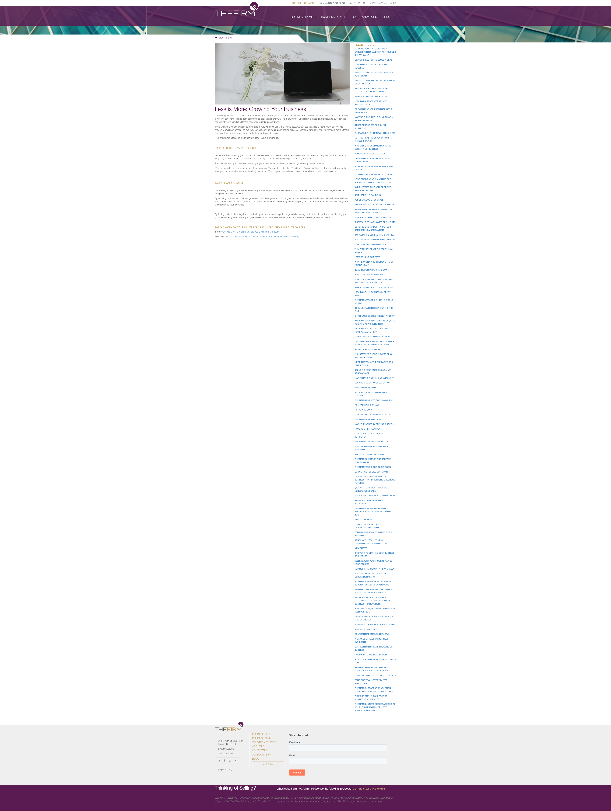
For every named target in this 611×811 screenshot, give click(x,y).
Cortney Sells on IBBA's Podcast (373, 414)
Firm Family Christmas (367, 405)
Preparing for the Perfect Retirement (370, 502)
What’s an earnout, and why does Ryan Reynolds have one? (374, 281)
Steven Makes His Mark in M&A (372, 441)
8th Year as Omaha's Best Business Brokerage (374, 554)
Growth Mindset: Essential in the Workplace (373, 111)
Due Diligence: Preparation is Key (373, 174)
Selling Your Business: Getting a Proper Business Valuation (373, 591)
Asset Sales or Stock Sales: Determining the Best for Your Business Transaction (372, 601)
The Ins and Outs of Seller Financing (375, 495)
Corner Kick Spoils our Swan (371, 471)
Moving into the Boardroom (371, 654)
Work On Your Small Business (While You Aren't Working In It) (375, 322)
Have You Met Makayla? (368, 429)
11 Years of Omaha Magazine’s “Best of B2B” (375, 168)
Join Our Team (261, 755)
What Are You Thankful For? (371, 244)
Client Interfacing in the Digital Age (375, 675)
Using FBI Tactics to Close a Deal (373, 60)
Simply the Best (363, 519)
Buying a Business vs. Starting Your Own (375, 661)
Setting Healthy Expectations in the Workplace (373, 139)
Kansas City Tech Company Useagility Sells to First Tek (371, 542)
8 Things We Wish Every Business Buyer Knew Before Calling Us (373, 583)
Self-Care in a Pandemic (368, 195)
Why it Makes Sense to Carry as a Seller (374, 250)
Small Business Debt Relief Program (375, 316)
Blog (255, 759)
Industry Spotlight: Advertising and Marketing (373, 355)
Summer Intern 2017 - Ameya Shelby (374, 569)
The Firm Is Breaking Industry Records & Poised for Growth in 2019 (373, 511)
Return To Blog (224, 38)
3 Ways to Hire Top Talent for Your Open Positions (375, 82)
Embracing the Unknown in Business (375, 133)
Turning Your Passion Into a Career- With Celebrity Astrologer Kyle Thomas (375, 52)
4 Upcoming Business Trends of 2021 (375, 235)
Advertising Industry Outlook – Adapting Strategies (373, 211)
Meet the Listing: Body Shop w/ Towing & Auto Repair (372, 330)
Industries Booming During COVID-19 (375, 239)
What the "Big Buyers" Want (370, 274)
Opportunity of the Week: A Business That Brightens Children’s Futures (375, 480)
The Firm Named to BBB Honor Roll (374, 400)
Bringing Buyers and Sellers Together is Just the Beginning (372, 669)
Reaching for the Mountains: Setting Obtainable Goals (371, 90)
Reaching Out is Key (366, 629)
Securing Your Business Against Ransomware (373, 371)
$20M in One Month (365, 387)
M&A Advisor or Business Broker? (374, 287)
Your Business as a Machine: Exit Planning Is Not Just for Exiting (373, 181)
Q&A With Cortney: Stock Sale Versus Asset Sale (372, 489)
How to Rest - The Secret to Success (371, 66)
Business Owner (263, 738)
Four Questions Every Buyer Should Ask (371, 682)
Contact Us (260, 751)
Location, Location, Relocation (372, 382)
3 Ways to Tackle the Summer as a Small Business (374, 118)
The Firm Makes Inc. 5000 (369, 419)
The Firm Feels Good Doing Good (373, 467)
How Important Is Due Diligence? (373, 217)
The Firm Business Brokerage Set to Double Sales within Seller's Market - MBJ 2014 (375, 707)
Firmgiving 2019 (363, 409)
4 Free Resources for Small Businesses (370, 126)
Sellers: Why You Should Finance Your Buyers (373, 562)
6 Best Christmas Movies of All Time (375, 222)
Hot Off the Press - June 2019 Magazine (371, 448)
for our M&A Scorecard (369, 789)
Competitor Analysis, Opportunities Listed (367, 526)
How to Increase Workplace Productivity (371, 103)
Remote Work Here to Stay (370, 153)
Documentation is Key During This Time (374, 309)
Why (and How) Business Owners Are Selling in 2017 (375, 610)
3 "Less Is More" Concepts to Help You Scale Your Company (249, 232)
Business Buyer (262, 734)
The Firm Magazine (303, 3)
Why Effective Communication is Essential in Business (373, 147)
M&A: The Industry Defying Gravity (374, 424)
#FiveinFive (361, 548)
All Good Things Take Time (370, 454)
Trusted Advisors (264, 742)
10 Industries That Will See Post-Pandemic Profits (373, 188)
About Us (258, 747)
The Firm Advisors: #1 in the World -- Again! (375, 301)
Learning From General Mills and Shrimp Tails (373, 160)
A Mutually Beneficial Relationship (375, 624)
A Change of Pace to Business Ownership (371, 640)
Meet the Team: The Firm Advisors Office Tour (374, 363)
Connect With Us (378, 3)
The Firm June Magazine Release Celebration (373, 460)
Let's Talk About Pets (367, 257)
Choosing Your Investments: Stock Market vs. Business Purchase (375, 343)
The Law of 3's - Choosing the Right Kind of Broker (374, 618)
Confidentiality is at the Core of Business (373, 648)
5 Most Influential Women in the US (374, 204)
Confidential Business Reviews (372, 634)
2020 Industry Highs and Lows (372, 269)
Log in (393, 3)
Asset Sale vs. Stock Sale (369, 200)
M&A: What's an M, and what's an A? (375, 378)
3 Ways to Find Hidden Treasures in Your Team (374, 74)
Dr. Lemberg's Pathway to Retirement (369, 435)
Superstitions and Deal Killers (372, 336)
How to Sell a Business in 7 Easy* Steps (373, 293)
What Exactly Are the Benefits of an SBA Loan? (374, 263)
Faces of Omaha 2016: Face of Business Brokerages (371, 697)
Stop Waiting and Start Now (371, 96)
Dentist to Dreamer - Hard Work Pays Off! (373, 534)
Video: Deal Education (367, 349)
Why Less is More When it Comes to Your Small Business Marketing (265, 237)
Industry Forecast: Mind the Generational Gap (370, 575)
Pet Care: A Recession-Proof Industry (371, 394)
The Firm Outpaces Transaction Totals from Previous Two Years (374, 689)
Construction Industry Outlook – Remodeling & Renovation (374, 228)
